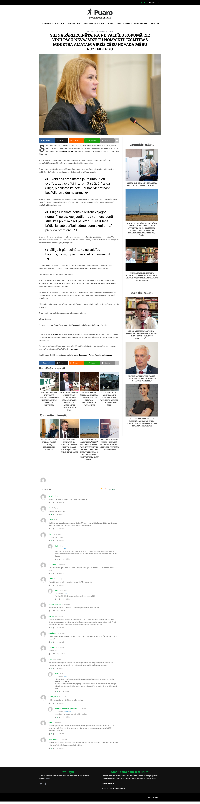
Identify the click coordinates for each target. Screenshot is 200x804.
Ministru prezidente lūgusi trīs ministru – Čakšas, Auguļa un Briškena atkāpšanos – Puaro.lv (73, 325)
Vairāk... (48, 778)
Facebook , (83, 355)
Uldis (65, 549)
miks (65, 676)
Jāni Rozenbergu (67, 151)
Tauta (65, 593)
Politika (90, 31)
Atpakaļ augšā (153, 797)
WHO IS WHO (56, 334)
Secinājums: (67, 711)
